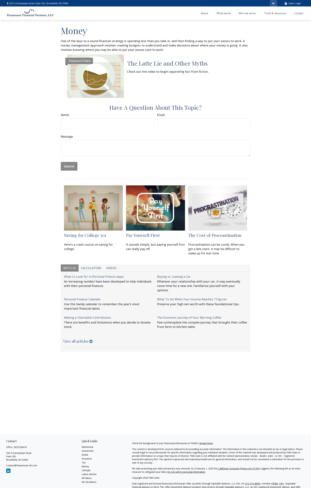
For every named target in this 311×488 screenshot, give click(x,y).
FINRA (274, 483)
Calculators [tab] (91, 268)
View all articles (76, 341)
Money (85, 466)
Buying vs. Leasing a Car (173, 276)
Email (161, 115)
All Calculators (89, 481)
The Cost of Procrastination (214, 235)
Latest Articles (89, 474)
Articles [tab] (69, 268)
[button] (204, 13)
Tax (84, 462)
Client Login (294, 3)
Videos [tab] (111, 268)
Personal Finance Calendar (82, 299)
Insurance (87, 458)
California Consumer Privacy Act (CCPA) (239, 468)
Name (65, 115)
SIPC (281, 483)
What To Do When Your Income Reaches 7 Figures (192, 299)
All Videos (87, 478)
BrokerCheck (206, 443)
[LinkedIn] (273, 3)
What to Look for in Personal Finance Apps (94, 276)
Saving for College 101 (85, 235)
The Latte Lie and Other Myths (167, 63)
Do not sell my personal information (186, 471)
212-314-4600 (252, 483)
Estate (85, 454)
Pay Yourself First (143, 235)
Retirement (87, 446)
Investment (87, 450)
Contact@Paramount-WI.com (21, 465)
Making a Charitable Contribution (87, 317)
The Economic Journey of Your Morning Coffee (189, 317)
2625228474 (20, 447)
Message (67, 136)
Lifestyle (86, 470)
